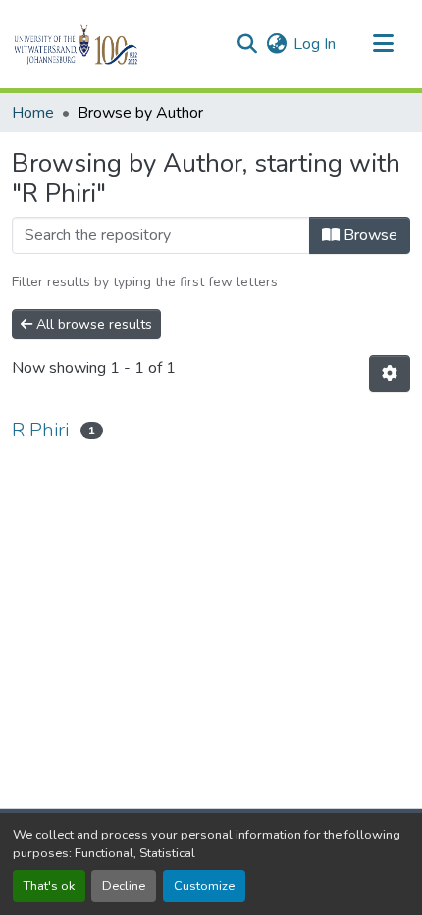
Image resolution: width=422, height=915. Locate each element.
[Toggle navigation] (382, 44)
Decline (123, 885)
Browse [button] (368, 235)
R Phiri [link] (40, 430)
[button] (109, 44)
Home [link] (33, 113)
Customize (204, 885)
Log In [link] (314, 44)
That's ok (49, 885)
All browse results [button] (92, 324)
